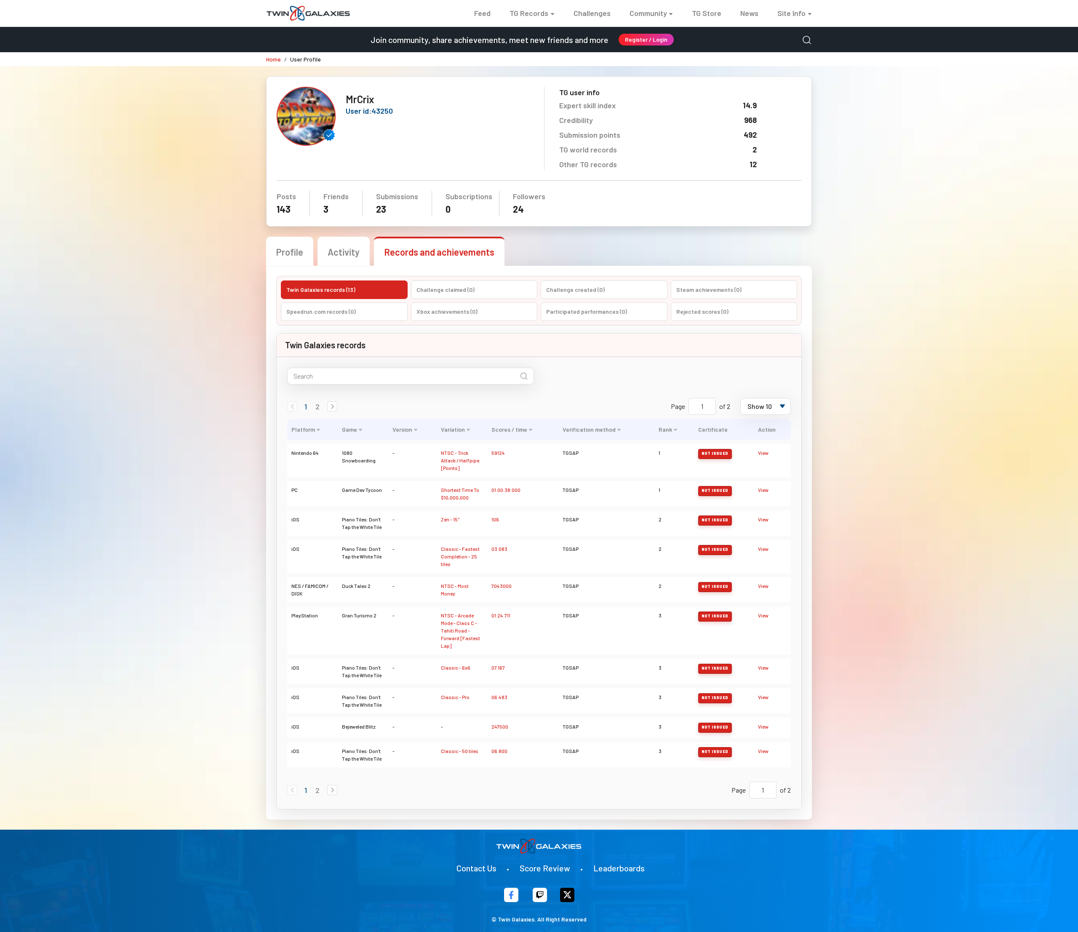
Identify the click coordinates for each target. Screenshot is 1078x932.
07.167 (498, 667)
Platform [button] (303, 429)
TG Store (706, 13)
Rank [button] (665, 429)
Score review (545, 868)
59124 (498, 453)
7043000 (501, 586)
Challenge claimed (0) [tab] (445, 289)
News (749, 13)
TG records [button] (529, 13)
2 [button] (317, 406)
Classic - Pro (455, 697)
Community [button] (648, 13)
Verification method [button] (589, 429)
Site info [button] (791, 13)
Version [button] (402, 429)
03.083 (499, 549)
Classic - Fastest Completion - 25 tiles (460, 556)
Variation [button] (453, 429)
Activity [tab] (344, 251)
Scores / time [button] (509, 429)
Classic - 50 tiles (459, 751)
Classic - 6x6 (455, 667)
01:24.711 (500, 615)
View (763, 453)
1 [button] (305, 406)
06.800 (499, 751)
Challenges (592, 13)
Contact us (476, 868)
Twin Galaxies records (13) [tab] (320, 289)
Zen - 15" (450, 519)
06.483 (499, 697)
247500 (499, 726)
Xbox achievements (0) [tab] (447, 311)
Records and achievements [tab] (439, 251)
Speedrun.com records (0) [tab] (321, 311)
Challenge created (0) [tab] (575, 289)
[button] (332, 406)
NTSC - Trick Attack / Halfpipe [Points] (460, 460)
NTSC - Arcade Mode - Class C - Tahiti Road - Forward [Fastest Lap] (460, 630)
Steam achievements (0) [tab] (709, 289)
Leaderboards (619, 868)
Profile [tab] (289, 251)
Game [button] (349, 429)
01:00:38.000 (505, 490)
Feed (482, 13)
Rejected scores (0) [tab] (702, 311)
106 (495, 519)
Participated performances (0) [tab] (586, 311)
